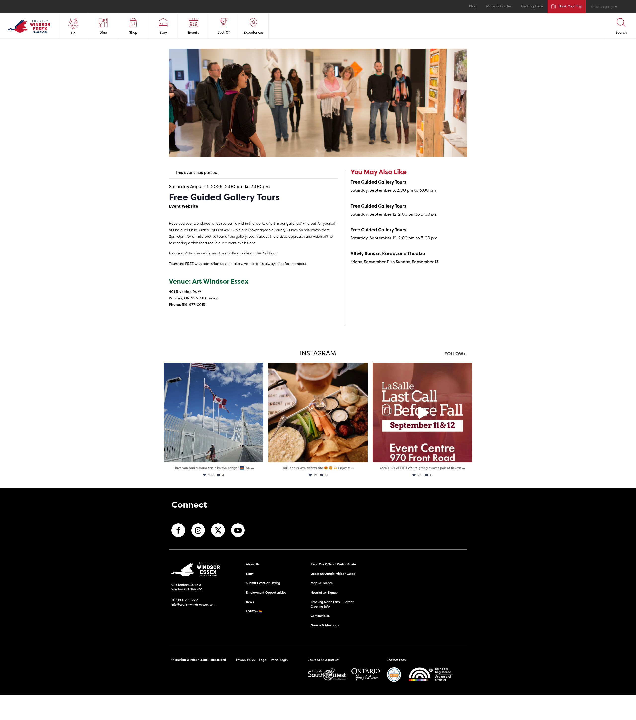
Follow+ (455, 354)
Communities (320, 616)
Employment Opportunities (266, 592)
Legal (263, 660)
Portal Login (279, 660)
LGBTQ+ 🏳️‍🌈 (254, 611)
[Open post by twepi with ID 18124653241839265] (213, 412)
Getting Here (532, 6)
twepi (213, 368)
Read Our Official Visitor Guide (333, 564)
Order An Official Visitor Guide (333, 574)
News (250, 602)
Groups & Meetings (325, 625)
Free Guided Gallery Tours (378, 182)
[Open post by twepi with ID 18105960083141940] (318, 412)
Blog (472, 6)
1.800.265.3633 (187, 600)
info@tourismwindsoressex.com (193, 604)
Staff (250, 574)
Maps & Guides (498, 6)
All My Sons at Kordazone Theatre (387, 254)
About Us (253, 564)
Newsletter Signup (324, 592)
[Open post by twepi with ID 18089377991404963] (422, 412)
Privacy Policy (245, 660)
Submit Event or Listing (263, 583)
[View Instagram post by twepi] (258, 456)
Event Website (183, 206)
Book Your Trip (570, 6)
